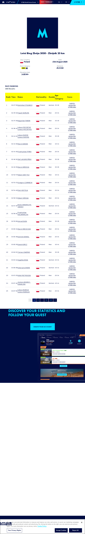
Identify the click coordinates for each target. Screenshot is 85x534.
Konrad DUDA (22, 221)
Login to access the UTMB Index (72, 105)
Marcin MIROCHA (23, 167)
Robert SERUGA (23, 198)
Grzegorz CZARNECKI (25, 182)
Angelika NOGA (23, 260)
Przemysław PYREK (25, 151)
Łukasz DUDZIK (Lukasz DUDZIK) (23, 136)
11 (46, 300)
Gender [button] (51, 97)
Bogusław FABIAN (24, 120)
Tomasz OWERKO (24, 252)
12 (51, 300)
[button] (29, 2)
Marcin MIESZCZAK (24, 229)
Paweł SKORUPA (23, 113)
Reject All (75, 530)
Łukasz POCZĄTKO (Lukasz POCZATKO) (25, 128)
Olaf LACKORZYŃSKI (24, 159)
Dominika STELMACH (25, 105)
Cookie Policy (42, 526)
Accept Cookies (61, 530)
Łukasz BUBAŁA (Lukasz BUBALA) (24, 291)
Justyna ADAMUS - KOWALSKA (24, 283)
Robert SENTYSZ (23, 175)
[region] (42, 526)
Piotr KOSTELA (23, 190)
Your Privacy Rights (14, 530)
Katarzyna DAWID (24, 267)
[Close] (81, 522)
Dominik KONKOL (23, 237)
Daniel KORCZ (22, 244)
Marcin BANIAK (23, 144)
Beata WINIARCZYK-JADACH (25, 206)
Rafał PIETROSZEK (24, 275)
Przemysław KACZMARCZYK (23, 213)
